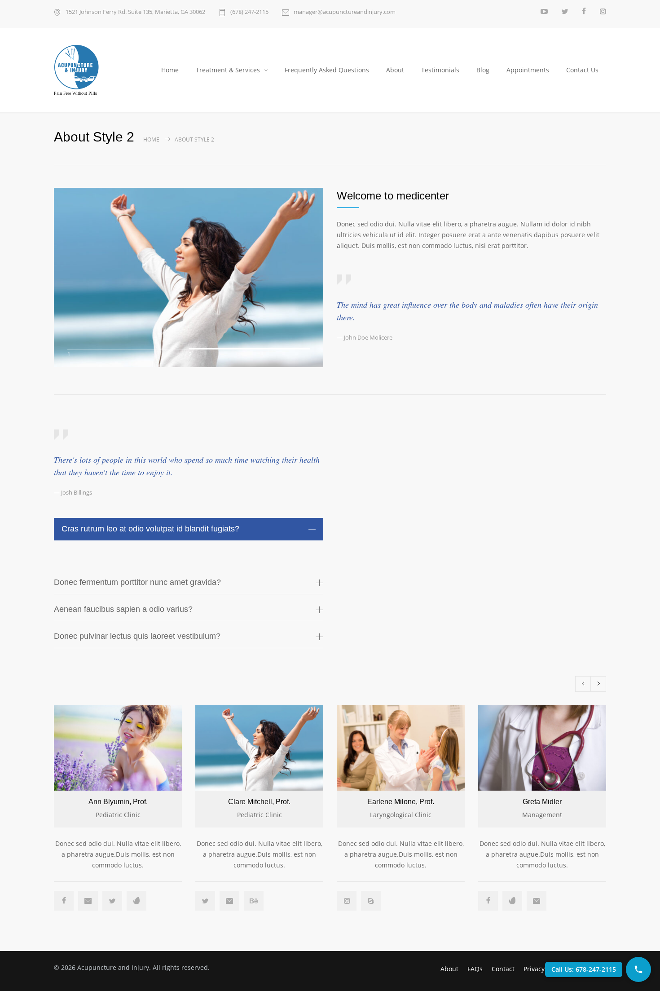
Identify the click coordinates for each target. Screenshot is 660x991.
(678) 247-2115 (249, 12)
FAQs (475, 968)
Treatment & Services (228, 70)
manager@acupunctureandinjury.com (345, 12)
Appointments (527, 70)
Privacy (534, 968)
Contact (503, 968)
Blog (482, 70)
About (395, 70)
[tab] (188, 529)
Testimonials (440, 70)
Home (170, 70)
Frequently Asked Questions (327, 70)
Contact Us (582, 70)
